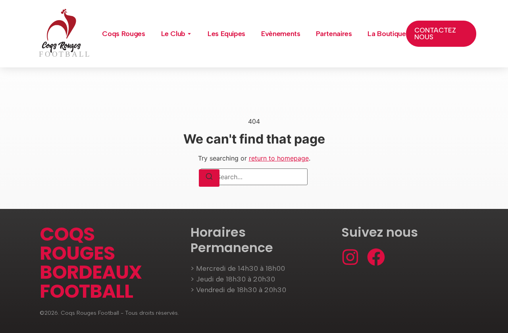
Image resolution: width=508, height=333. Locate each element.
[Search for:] (254, 176)
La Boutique (387, 33)
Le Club (173, 33)
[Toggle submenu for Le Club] (188, 33)
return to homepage (279, 158)
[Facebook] (376, 257)
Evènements (280, 33)
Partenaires (334, 33)
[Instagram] (350, 257)
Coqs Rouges (123, 33)
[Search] (209, 178)
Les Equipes (226, 33)
